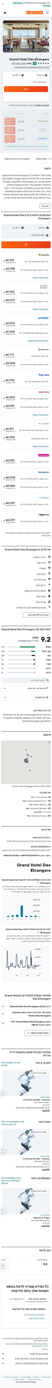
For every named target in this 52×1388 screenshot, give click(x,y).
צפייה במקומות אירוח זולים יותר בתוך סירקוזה (12, 1122)
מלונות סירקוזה (19, 1380)
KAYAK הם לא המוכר (39, 1353)
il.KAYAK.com (46, 1377)
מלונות (36, 1377)
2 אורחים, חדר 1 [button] (39, 82)
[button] (3, 4)
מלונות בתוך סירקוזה (37, 1318)
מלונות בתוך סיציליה (34, 1380)
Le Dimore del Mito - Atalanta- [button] (36, 1100)
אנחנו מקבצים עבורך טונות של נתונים (31, 1358)
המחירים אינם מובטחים (40, 1346)
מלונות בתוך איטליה (11, 1377)
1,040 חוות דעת (19, 63)
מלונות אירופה (26, 1377)
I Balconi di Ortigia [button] (41, 1218)
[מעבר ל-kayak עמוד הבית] (34, 12)
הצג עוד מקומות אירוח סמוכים (10, 1063)
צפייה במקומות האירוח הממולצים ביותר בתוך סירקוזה (11, 1181)
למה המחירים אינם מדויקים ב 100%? (31, 1363)
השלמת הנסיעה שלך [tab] (37, 1299)
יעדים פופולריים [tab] (17, 1299)
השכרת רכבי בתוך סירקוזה (34, 1314)
